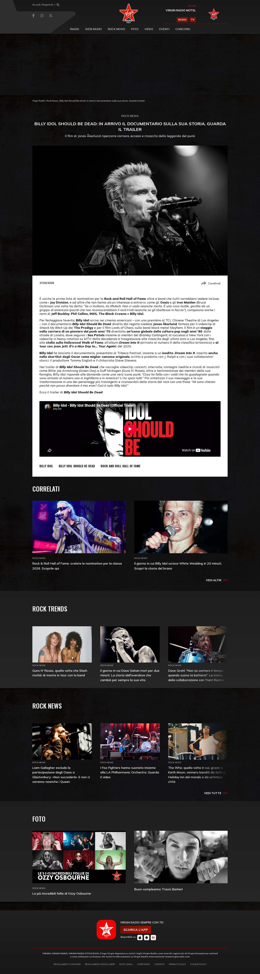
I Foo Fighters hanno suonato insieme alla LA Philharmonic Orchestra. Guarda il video (129, 772)
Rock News (116, 29)
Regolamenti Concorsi (67, 964)
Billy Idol (46, 466)
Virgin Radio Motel (181, 10)
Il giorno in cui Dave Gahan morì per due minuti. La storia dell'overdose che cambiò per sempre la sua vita (129, 675)
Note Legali (126, 964)
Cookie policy (198, 964)
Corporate (143, 964)
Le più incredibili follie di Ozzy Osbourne (61, 893)
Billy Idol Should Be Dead (77, 466)
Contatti (159, 964)
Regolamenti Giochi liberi (100, 964)
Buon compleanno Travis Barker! (158, 889)
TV (192, 19)
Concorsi (182, 29)
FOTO (134, 29)
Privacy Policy (177, 964)
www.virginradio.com (177, 956)
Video (149, 29)
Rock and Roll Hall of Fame (120, 466)
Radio (74, 29)
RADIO (182, 19)
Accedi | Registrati (42, 4)
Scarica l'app (135, 930)
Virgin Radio (38, 100)
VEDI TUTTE (212, 793)
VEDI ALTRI (213, 580)
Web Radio (93, 29)
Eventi (164, 29)
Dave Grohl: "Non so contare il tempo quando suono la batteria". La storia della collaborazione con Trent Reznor (196, 675)
